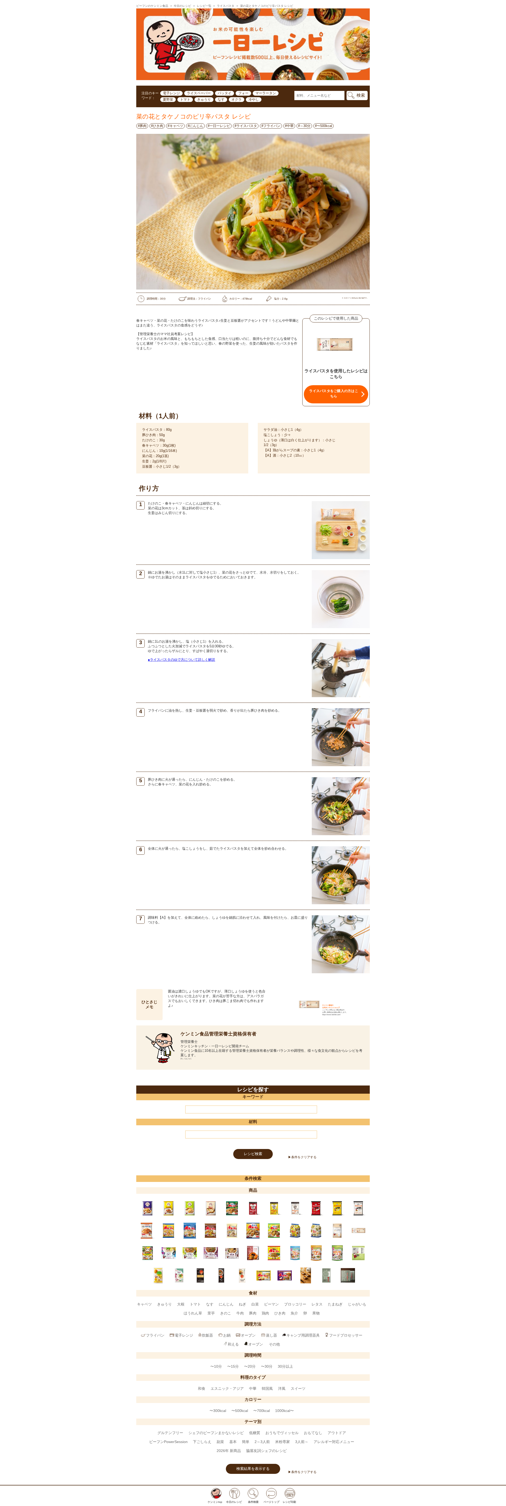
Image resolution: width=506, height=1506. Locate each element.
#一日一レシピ (219, 126)
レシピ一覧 (204, 5)
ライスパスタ (225, 5)
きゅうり (204, 99)
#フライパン (270, 126)
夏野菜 (168, 99)
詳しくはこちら (186, 1058)
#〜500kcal (323, 126)
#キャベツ (175, 126)
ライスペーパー (199, 93)
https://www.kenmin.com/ (331, 1014)
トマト (185, 99)
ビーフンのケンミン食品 (152, 5)
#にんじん (195, 126)
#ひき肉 (157, 126)
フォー (243, 93)
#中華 (289, 126)
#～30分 (304, 126)
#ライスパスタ (246, 126)
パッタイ (224, 93)
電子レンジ (171, 93)
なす (221, 99)
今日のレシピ (182, 5)
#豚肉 (142, 126)
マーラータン (265, 93)
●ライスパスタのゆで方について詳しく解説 (181, 660)
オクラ (236, 99)
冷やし (254, 99)
